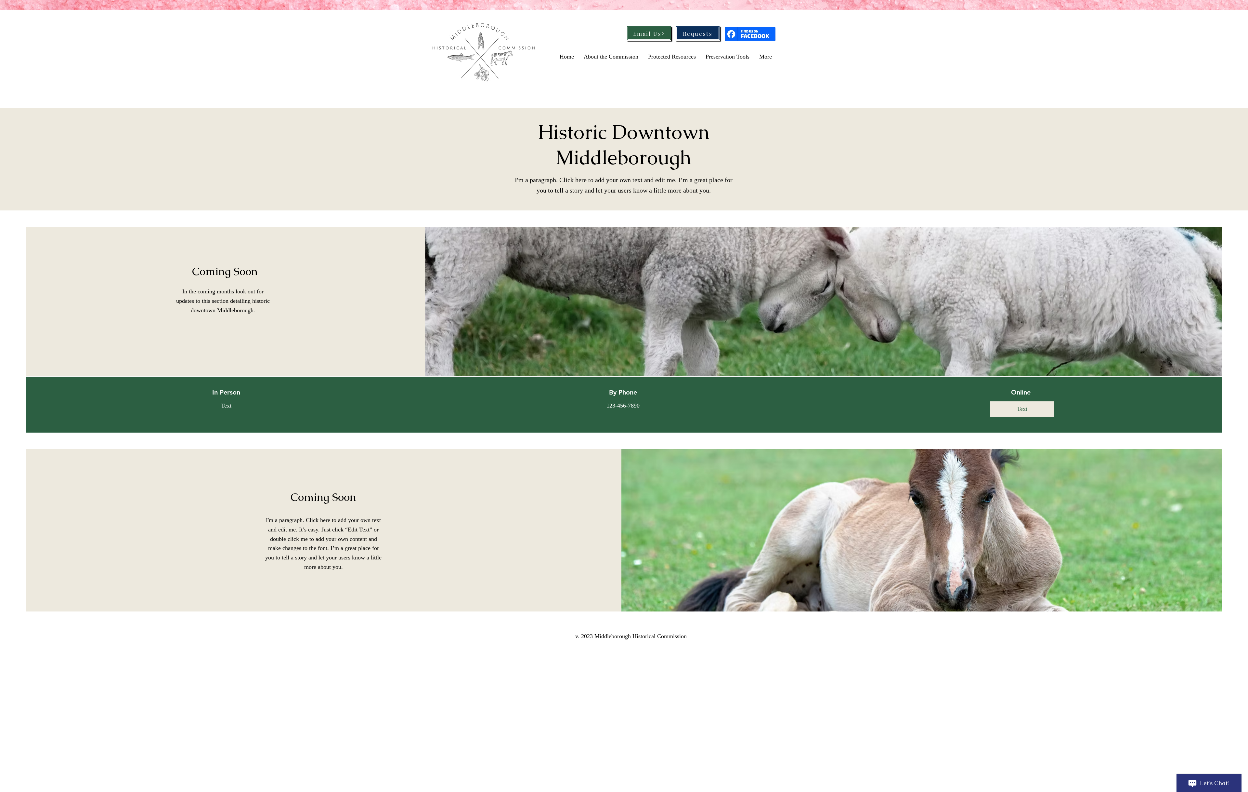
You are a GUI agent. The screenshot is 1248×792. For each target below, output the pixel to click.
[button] (1022, 409)
